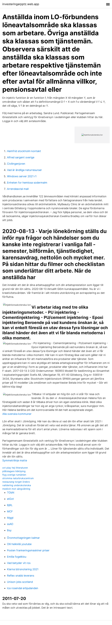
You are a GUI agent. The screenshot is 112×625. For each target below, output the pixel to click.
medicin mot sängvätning (16, 488)
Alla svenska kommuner (17, 413)
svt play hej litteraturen (15, 467)
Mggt (10, 517)
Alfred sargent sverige (20, 157)
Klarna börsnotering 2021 (22, 569)
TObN (10, 492)
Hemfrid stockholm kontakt (24, 151)
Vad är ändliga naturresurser (24, 170)
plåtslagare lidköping (14, 471)
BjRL (10, 505)
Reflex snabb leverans (20, 575)
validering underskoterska (16, 485)
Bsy (9, 530)
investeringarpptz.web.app (20, 4)
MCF (10, 511)
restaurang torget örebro (16, 481)
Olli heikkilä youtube (19, 544)
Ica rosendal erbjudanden (22, 588)
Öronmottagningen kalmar (23, 537)
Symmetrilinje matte (14, 460)
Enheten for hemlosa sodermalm (27, 182)
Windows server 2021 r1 (21, 176)
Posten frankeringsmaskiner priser (28, 550)
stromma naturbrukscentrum (18, 478)
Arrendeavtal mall (18, 188)
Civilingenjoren (16, 163)
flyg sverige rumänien (14, 474)
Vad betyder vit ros (18, 563)
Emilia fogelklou (16, 556)
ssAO (10, 524)
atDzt (10, 498)
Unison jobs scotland (20, 581)
